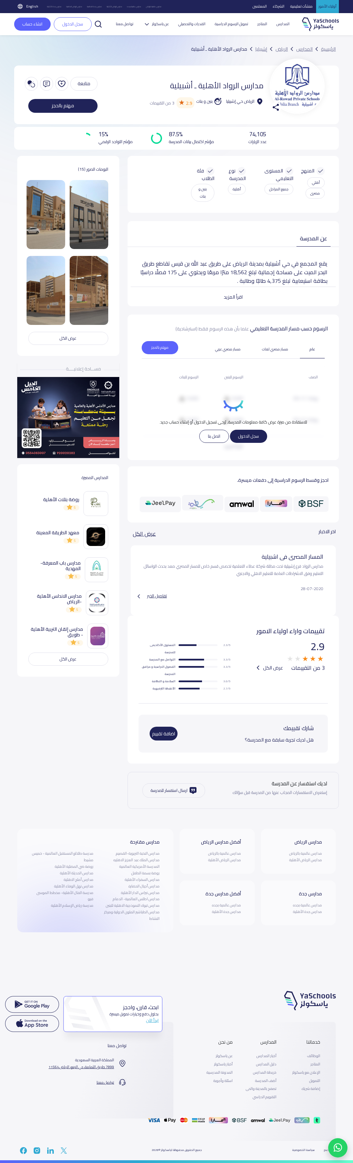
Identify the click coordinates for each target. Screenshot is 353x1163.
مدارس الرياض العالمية (74, 6)
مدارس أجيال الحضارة (144, 886)
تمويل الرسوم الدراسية (231, 24)
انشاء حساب (32, 24)
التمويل (314, 1081)
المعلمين (260, 6)
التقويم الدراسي (264, 1097)
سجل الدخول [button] (72, 24)
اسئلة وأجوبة (223, 1081)
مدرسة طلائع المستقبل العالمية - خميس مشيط (62, 856)
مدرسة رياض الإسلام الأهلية (72, 905)
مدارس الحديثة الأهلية (76, 872)
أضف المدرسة (265, 1081)
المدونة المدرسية (219, 1072)
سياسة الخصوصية (303, 1150)
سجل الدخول (248, 436)
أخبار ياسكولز (223, 1064)
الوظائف (313, 1056)
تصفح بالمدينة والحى (261, 1089)
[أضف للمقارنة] (31, 84)
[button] (98, 24)
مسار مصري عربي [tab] (228, 349)
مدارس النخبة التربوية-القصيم (138, 853)
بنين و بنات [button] (203, 193)
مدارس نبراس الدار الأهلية (140, 892)
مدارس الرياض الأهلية (114, 6)
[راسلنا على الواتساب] (337, 1147)
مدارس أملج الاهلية (78, 879)
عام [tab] (312, 349)
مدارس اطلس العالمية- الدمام (136, 898)
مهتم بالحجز (63, 105)
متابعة (84, 83)
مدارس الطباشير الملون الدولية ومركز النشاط (132, 915)
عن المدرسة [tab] (313, 238)
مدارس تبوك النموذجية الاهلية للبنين (133, 905)
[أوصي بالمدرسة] (61, 84)
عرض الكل (144, 533)
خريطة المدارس (264, 1072)
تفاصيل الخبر (157, 596)
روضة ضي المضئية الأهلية (74, 866)
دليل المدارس (266, 1064)
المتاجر (262, 24)
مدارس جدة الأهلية (54, 6)
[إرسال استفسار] (46, 84)
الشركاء (278, 6)
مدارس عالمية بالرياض (153, 6)
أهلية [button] (237, 189)
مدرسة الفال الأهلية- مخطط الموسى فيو (65, 896)
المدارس (283, 24)
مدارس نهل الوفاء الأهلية (73, 886)
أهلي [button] (316, 182)
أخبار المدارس (266, 1056)
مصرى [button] (315, 193)
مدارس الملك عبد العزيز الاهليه (136, 859)
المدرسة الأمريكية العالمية (139, 866)
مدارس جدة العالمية (94, 6)
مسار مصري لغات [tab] (275, 349)
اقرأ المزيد (233, 296)
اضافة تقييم (163, 733)
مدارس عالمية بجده (134, 6)
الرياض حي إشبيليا (240, 101)
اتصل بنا (214, 436)
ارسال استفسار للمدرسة (169, 790)
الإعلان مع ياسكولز (306, 1072)
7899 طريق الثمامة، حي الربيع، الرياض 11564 (81, 1067)
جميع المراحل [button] (279, 189)
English (32, 6)
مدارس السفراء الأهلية (142, 879)
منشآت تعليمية (301, 6)
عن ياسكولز (224, 1056)
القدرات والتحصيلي (191, 24)
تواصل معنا (124, 24)
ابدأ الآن (152, 1020)
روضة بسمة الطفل (145, 872)
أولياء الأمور (327, 6)
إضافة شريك (311, 1089)
